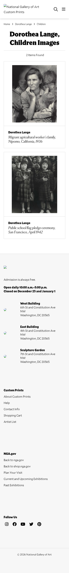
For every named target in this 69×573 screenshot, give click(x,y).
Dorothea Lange (23, 24)
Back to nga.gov (14, 460)
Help (7, 403)
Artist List (10, 422)
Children (41, 24)
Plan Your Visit (13, 472)
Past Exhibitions (14, 485)
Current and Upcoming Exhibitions (26, 479)
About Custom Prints (17, 396)
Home (7, 24)
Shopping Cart (13, 415)
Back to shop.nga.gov (17, 466)
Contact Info (12, 409)
